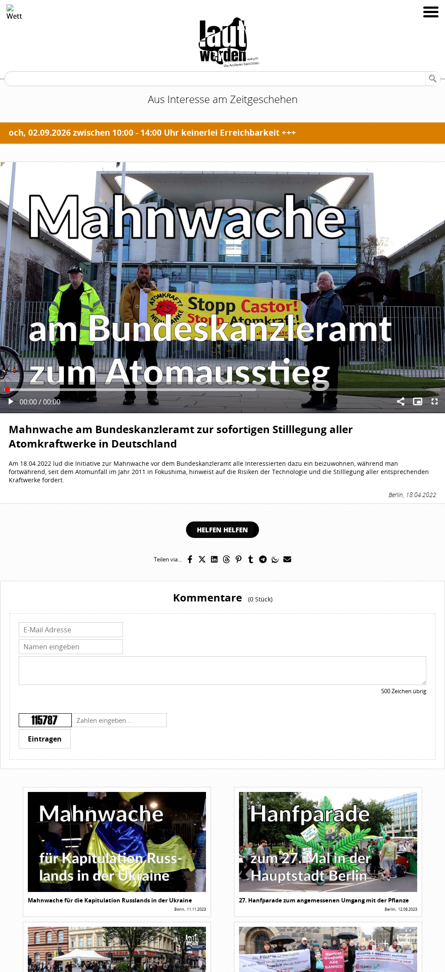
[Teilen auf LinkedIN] (214, 559)
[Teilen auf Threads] (226, 559)
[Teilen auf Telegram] (263, 559)
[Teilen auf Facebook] (190, 559)
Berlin (396, 495)
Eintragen (45, 739)
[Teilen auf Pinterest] (238, 559)
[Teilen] (401, 402)
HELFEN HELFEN (222, 529)
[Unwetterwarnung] (14, 12)
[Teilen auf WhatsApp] (275, 559)
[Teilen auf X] (202, 559)
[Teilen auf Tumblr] (251, 559)
